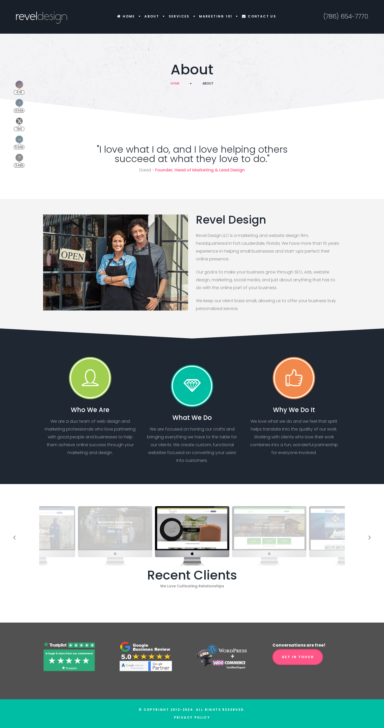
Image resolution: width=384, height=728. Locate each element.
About (151, 16)
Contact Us (262, 16)
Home (129, 16)
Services (179, 16)
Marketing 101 (215, 16)
